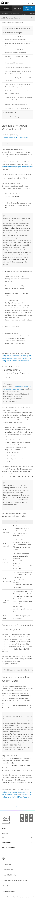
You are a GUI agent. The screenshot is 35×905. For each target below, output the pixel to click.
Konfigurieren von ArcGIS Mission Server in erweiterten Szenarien (18, 99)
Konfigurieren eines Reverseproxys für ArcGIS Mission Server (17, 92)
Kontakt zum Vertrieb (28, 8)
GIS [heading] (3, 838)
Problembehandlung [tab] (12, 117)
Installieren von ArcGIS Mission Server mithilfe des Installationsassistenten (17, 51)
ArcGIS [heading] (4, 828)
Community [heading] (5, 833)
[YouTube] (31, 820)
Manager (32, 13)
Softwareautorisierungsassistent (14, 63)
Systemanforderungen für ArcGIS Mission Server (18, 45)
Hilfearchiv (24, 137)
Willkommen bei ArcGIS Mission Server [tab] (18, 28)
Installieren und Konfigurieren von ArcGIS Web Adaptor (18, 79)
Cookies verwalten (9, 891)
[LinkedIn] (31, 816)
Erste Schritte (24, 13)
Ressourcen (17, 8)
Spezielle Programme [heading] (8, 847)
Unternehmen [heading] (6, 842)
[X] (26, 816)
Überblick (7, 8)
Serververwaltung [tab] (10, 112)
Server (4, 22)
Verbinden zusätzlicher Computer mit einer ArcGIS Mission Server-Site (18, 73)
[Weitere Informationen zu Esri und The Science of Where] (6, 820)
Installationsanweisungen (15, 22)
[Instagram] (26, 820)
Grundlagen (15, 13)
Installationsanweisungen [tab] (13, 33)
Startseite (5, 13)
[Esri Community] (22, 820)
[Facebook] (22, 816)
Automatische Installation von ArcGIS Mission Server (16, 58)
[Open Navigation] (32, 2)
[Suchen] (28, 2)
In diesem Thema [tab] (10, 144)
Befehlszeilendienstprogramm (17, 167)
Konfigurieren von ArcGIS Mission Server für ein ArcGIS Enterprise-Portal (18, 86)
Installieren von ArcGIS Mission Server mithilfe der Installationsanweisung (17, 38)
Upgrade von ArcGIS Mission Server (16, 104)
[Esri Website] (5, 2)
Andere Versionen (9, 137)
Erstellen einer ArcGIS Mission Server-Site (18, 67)
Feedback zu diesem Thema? (23, 807)
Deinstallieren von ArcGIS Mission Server (18, 108)
